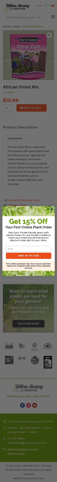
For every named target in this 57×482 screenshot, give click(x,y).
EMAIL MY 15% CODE (28, 256)
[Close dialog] (52, 209)
